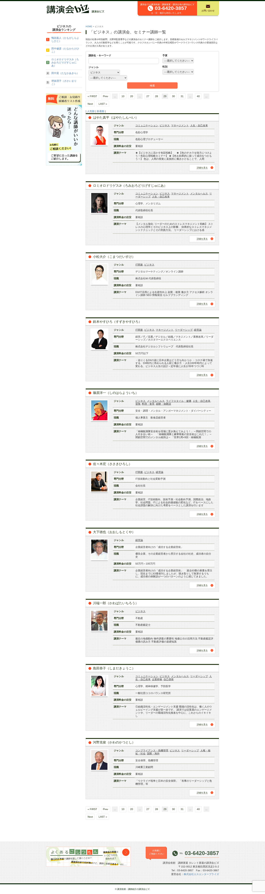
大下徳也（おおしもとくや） (114, 532)
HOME (89, 26)
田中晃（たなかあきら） (65, 73)
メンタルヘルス (199, 193)
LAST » (103, 103)
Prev (105, 96)
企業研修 (157, 679)
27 (147, 96)
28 (156, 96)
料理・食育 (148, 403)
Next (90, 103)
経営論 (198, 329)
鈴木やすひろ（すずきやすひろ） (117, 322)
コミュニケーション (146, 125)
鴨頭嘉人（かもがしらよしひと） (65, 39)
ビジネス (165, 125)
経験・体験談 (163, 403)
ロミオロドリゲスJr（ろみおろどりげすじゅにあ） (130, 185)
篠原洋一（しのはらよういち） (115, 393)
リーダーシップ (184, 329)
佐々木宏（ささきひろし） (112, 464)
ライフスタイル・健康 (178, 401)
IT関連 (139, 264)
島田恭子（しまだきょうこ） (114, 668)
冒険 (137, 403)
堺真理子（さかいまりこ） (64, 82)
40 (198, 96)
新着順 (100, 111)
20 (131, 96)
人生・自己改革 (199, 125)
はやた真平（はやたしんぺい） (115, 117)
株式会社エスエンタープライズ (201, 874)
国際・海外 (153, 753)
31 (182, 96)
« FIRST (92, 96)
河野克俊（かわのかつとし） (114, 742)
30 (173, 96)
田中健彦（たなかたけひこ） (65, 50)
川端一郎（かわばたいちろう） (115, 603)
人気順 (91, 111)
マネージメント (180, 125)
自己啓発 (169, 679)
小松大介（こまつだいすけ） (114, 257)
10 (123, 96)
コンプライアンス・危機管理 (151, 750)
